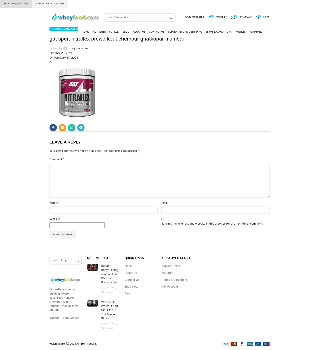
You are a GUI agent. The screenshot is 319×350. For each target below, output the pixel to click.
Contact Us (132, 279)
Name (54, 202)
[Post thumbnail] (92, 279)
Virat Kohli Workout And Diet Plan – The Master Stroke (109, 310)
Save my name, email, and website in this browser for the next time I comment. (212, 223)
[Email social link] (62, 127)
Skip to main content (50, 4)
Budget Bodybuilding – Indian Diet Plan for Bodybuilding (109, 274)
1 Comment (107, 292)
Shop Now (131, 286)
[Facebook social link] (53, 127)
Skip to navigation (16, 4)
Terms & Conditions (175, 279)
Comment (56, 159)
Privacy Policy (171, 266)
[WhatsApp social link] (71, 127)
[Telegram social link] (81, 127)
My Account (170, 286)
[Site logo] (75, 17)
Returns (167, 272)
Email (165, 202)
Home (128, 266)
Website (54, 218)
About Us (131, 272)
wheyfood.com (78, 48)
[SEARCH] (171, 17)
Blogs (128, 293)
